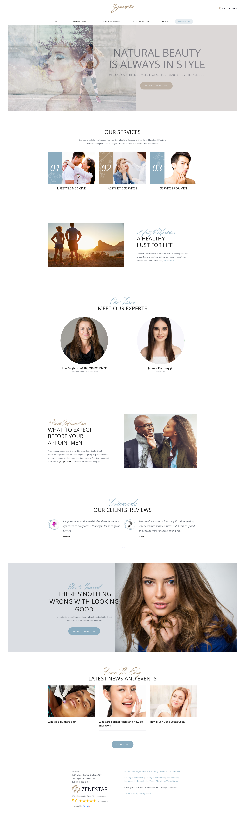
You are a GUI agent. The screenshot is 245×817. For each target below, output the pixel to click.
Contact (176, 771)
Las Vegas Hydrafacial (134, 781)
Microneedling (173, 777)
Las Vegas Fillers (153, 781)
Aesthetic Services (122, 188)
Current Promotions (84, 631)
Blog (156, 771)
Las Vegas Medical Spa (142, 771)
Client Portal (165, 771)
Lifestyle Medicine (71, 188)
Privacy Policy (145, 793)
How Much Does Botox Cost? (167, 721)
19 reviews (103, 801)
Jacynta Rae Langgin (160, 368)
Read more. (169, 260)
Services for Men (173, 188)
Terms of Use (130, 793)
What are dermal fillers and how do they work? (121, 723)
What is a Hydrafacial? (62, 721)
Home (127, 771)
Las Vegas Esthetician (155, 777)
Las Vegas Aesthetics (133, 777)
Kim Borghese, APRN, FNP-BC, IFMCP (84, 368)
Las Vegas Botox (170, 781)
